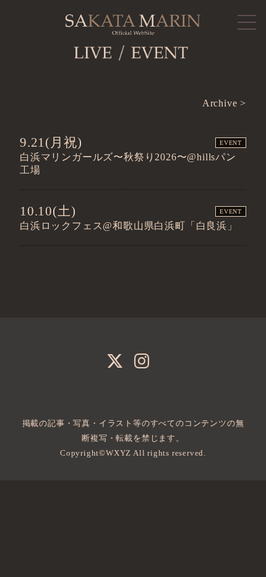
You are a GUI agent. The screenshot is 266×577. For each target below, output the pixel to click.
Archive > (224, 103)
